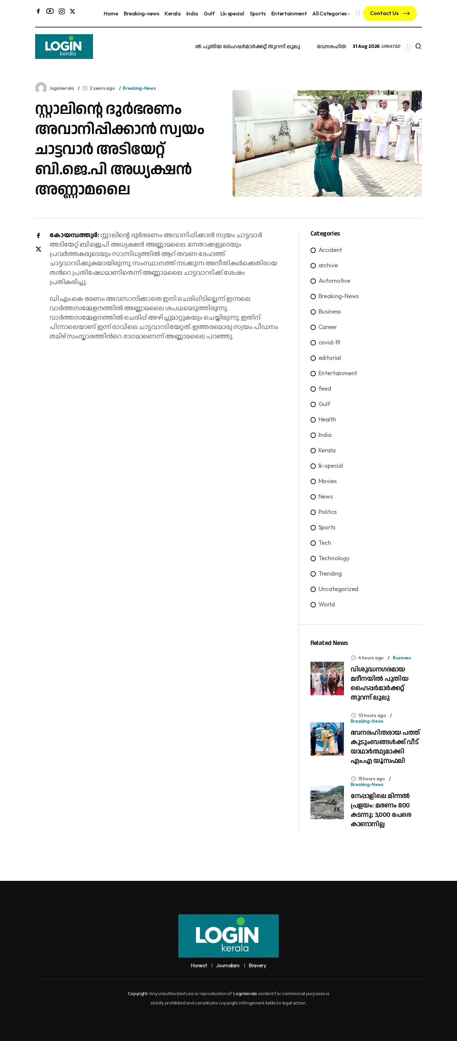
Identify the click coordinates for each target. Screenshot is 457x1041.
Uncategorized (338, 589)
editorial (329, 358)
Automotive (334, 280)
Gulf (209, 13)
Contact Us (385, 13)
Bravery (257, 966)
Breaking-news (141, 13)
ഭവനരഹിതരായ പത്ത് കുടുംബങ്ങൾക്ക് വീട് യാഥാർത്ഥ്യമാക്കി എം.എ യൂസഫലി (385, 747)
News (325, 496)
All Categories (329, 13)
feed (324, 388)
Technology (334, 558)
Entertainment (289, 13)
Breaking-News (139, 88)
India (192, 13)
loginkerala (62, 88)
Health (327, 419)
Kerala (172, 13)
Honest (199, 966)
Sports (258, 13)
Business (329, 311)
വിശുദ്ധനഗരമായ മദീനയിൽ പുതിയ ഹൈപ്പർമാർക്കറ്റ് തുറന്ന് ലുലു (207, 47)
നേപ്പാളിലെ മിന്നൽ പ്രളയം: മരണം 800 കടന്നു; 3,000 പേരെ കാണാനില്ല (381, 810)
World (326, 604)
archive (328, 265)
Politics (327, 512)
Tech (324, 542)
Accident (330, 250)
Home (111, 13)
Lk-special (232, 13)
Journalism (228, 966)
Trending (330, 573)
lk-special (330, 465)
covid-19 (329, 342)
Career (327, 327)
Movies (327, 481)
